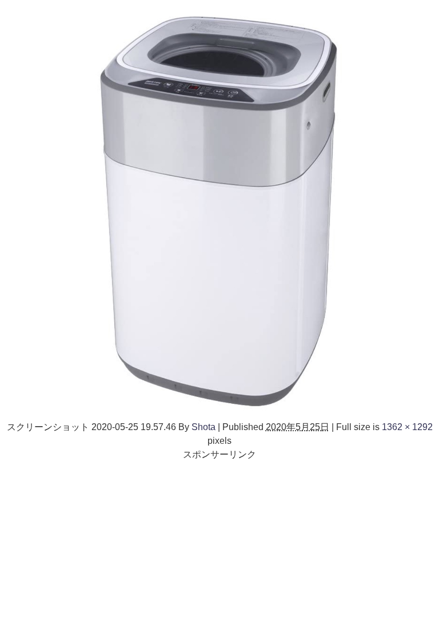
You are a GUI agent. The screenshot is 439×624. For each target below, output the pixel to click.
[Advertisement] (219, 541)
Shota (203, 426)
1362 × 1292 (407, 426)
